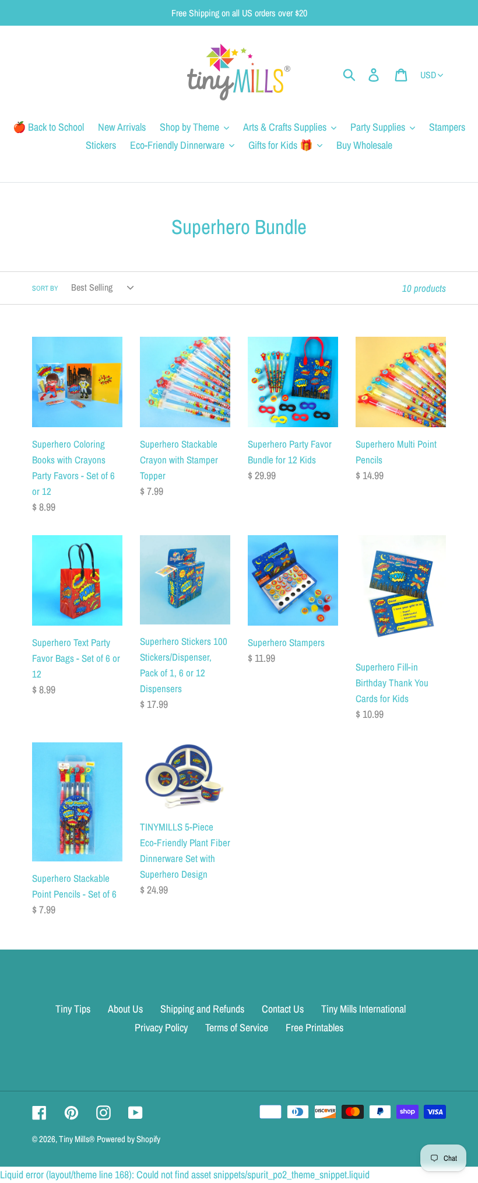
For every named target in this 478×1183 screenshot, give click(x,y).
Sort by (45, 288)
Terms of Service (236, 1027)
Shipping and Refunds (202, 1008)
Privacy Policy (161, 1027)
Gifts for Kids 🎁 (280, 145)
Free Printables (314, 1027)
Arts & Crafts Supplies (284, 127)
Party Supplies (377, 127)
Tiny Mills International (363, 1008)
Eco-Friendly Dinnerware (177, 145)
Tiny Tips (72, 1008)
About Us (125, 1008)
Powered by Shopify (128, 1139)
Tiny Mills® (76, 1139)
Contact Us (283, 1008)
